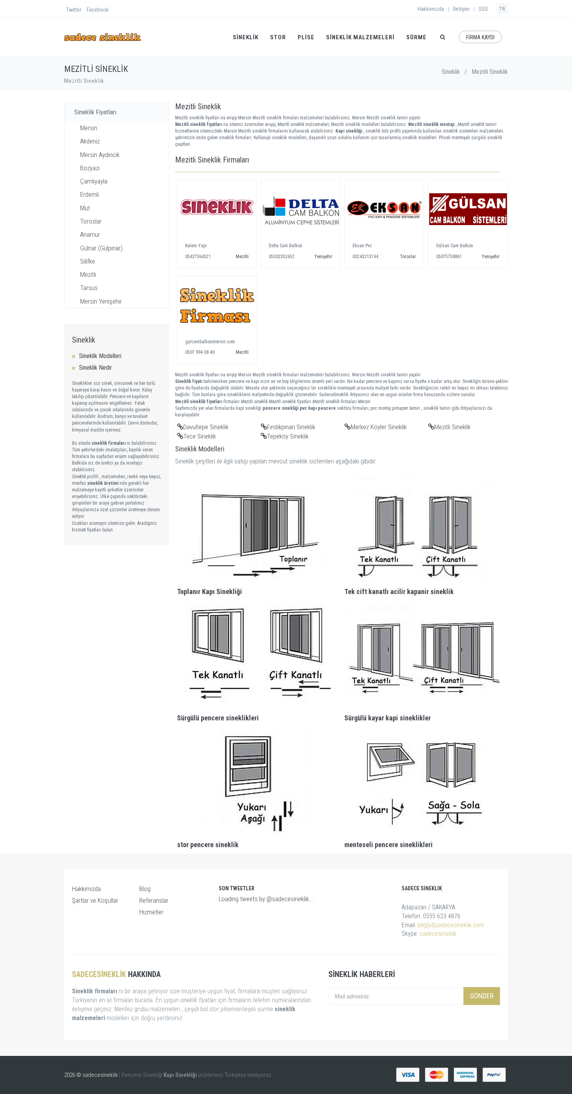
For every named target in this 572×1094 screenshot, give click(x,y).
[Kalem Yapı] (216, 209)
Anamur (90, 234)
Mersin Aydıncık (99, 155)
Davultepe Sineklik (205, 427)
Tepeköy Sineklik (288, 436)
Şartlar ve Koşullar (95, 900)
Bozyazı (90, 168)
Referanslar (153, 900)
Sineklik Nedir (95, 367)
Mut (85, 208)
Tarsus (89, 288)
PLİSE (306, 37)
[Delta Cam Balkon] (300, 209)
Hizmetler (151, 912)
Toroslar (91, 221)
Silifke (87, 261)
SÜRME (416, 37)
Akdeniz (90, 141)
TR (502, 9)
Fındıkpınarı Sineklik (291, 427)
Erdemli (89, 194)
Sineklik (451, 71)
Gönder (481, 996)
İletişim (461, 8)
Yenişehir (323, 256)
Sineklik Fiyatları (95, 112)
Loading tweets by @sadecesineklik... (266, 899)
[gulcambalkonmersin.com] (216, 305)
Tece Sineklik (199, 436)
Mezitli (88, 274)
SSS (483, 8)
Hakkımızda (431, 8)
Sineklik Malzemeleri (360, 37)
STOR (278, 37)
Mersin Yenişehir (101, 301)
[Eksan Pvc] (384, 209)
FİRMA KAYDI (480, 37)
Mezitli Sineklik (452, 427)
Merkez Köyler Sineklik (379, 427)
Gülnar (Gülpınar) (101, 248)
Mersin (88, 128)
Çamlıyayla (93, 181)
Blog (145, 889)
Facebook (98, 10)
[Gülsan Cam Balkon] (467, 209)
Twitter (73, 10)
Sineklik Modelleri (100, 356)
